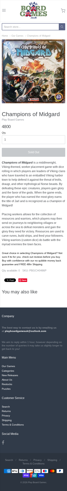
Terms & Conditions (13, 424)
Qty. (4, 132)
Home (5, 35)
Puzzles (6, 388)
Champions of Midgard (38, 35)
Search (6, 406)
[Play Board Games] (33, 11)
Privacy (6, 415)
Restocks (7, 384)
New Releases (10, 375)
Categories (8, 370)
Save (24, 280)
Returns (6, 411)
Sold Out (33, 152)
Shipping (7, 420)
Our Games (17, 35)
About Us (7, 379)
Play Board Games (13, 119)
